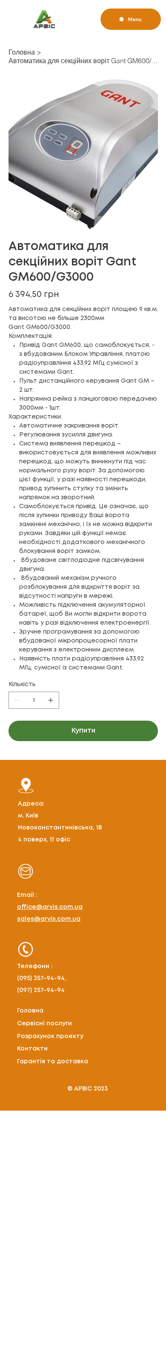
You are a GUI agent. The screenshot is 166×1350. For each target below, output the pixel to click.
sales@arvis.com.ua (48, 919)
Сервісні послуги (44, 1023)
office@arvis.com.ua (50, 907)
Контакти (32, 1048)
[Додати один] (50, 700)
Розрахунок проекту (50, 1036)
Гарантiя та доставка (52, 1061)
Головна (30, 1010)
